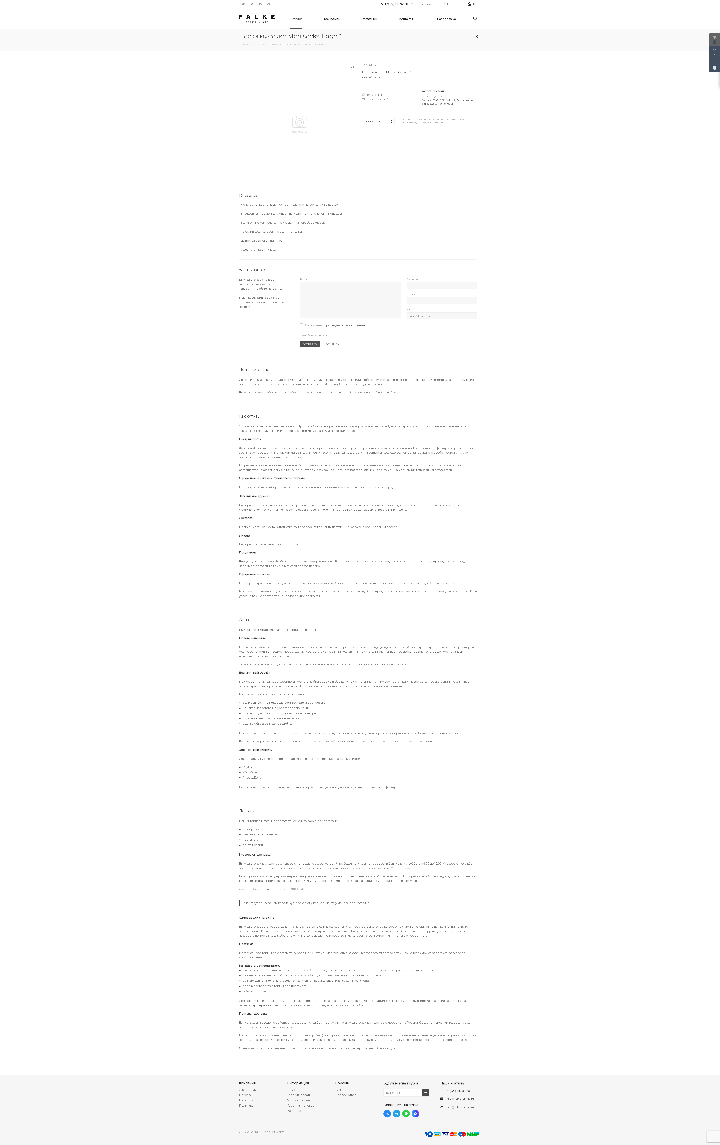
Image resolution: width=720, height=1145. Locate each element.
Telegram (252, 4)
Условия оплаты (299, 1095)
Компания (247, 1083)
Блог (338, 1089)
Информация (298, 1083)
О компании (248, 1089)
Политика (246, 1105)
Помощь (293, 1089)
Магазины (246, 1100)
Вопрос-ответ (345, 1095)
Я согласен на (334, 325)
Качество (294, 1111)
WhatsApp (260, 4)
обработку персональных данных (344, 325)
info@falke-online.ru (450, 3)
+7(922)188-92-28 (458, 1091)
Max (268, 4)
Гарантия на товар (301, 1105)
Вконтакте (243, 4)
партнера (257, 1005)
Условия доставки (300, 1100)
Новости (245, 1095)
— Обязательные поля (316, 335)
